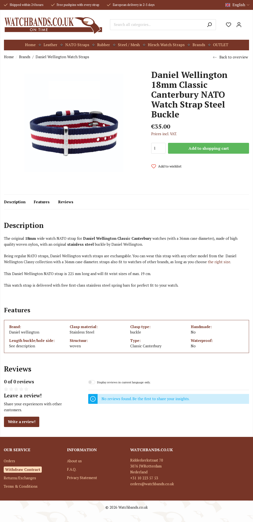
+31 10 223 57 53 (144, 478)
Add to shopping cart (209, 148)
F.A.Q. (71, 469)
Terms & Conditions (21, 486)
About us (74, 461)
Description (14, 202)
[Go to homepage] (53, 24)
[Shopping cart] (246, 23)
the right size (219, 262)
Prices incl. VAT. (164, 133)
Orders (9, 461)
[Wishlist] (228, 25)
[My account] (239, 25)
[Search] (209, 24)
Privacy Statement (82, 477)
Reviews (65, 202)
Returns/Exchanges (20, 478)
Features (42, 202)
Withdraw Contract (22, 469)
